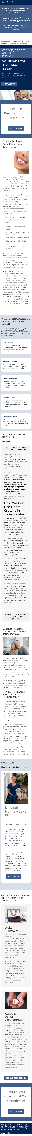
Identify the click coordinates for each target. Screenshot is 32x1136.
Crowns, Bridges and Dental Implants (14, 44)
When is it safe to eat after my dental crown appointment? (16, 616)
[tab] (16, 448)
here (18, 12)
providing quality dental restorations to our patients (15, 1030)
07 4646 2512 (24, 18)
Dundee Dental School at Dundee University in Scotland (15, 838)
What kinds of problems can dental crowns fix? (16, 448)
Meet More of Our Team (11, 767)
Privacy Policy (5, 1133)
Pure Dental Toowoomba (10, 41)
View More (5, 441)
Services (24, 41)
